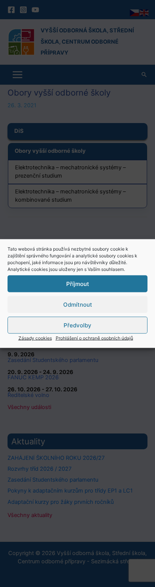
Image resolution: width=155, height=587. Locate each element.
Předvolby (77, 324)
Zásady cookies (35, 338)
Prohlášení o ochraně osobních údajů (94, 338)
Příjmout (77, 283)
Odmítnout (77, 304)
